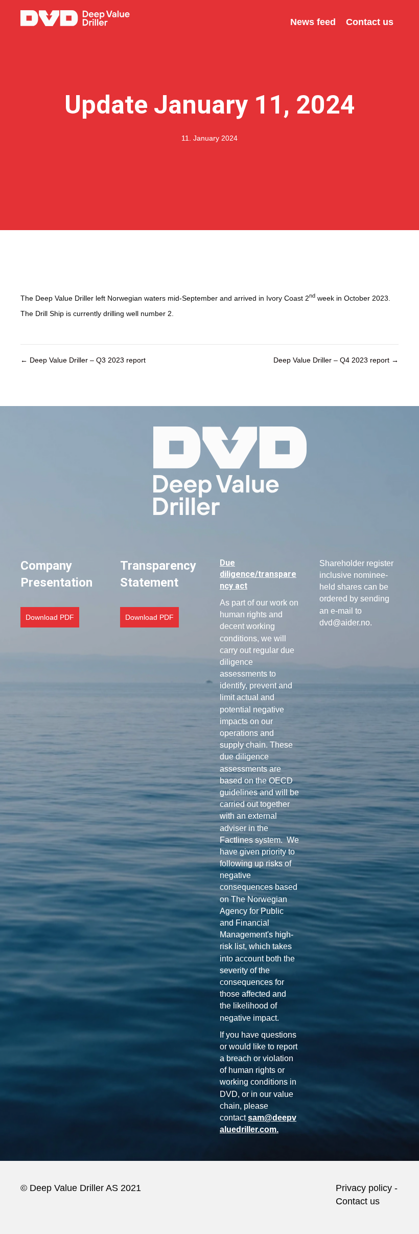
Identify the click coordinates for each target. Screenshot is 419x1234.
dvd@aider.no (344, 622)
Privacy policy (364, 1188)
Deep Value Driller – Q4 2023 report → (336, 360)
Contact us (359, 1201)
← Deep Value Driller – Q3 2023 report (83, 360)
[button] (49, 617)
